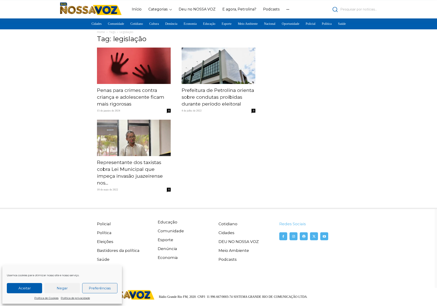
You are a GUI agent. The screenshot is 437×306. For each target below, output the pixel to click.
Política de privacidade (75, 298)
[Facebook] (283, 236)
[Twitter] (314, 236)
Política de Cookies (46, 298)
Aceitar (24, 288)
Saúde (103, 259)
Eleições (105, 241)
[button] (338, 9)
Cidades (226, 232)
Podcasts (227, 259)
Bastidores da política (118, 250)
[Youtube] (324, 236)
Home (101, 32)
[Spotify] (304, 236)
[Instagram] (293, 236)
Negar (62, 288)
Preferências (100, 288)
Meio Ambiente (233, 250)
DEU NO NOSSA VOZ (238, 241)
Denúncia (167, 248)
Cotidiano (227, 224)
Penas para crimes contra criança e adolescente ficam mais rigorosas (130, 97)
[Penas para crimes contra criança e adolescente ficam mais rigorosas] (134, 66)
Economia (168, 257)
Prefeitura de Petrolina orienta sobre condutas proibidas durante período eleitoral (218, 97)
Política (104, 232)
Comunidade (171, 231)
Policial (104, 224)
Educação (167, 222)
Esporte (165, 240)
